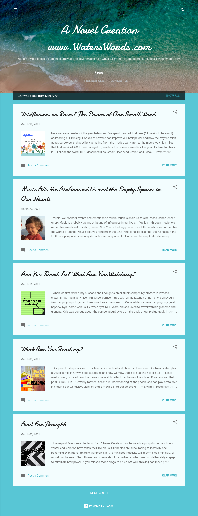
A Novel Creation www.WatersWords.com (99, 38)
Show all (173, 96)
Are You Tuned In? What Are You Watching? (78, 274)
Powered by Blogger (101, 506)
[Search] (182, 10)
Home (74, 81)
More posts (99, 493)
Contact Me (119, 81)
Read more (169, 165)
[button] (175, 112)
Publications (94, 81)
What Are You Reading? (52, 349)
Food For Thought (43, 424)
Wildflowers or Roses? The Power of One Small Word (88, 114)
